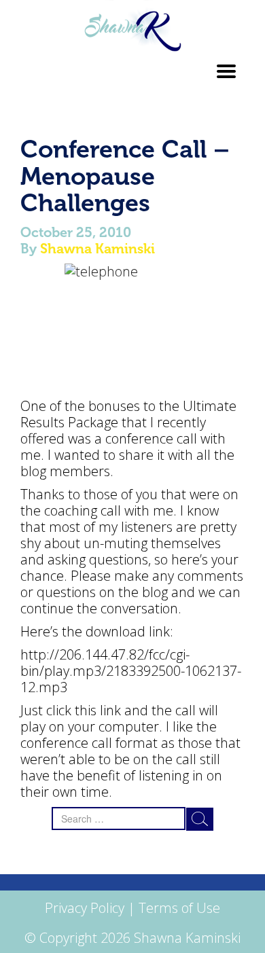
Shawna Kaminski (97, 248)
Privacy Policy (84, 908)
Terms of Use (179, 908)
